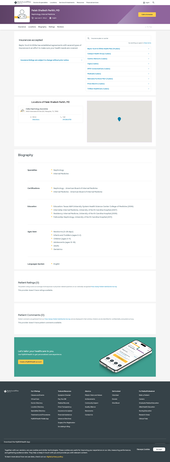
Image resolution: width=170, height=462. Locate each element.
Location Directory (37, 407)
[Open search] (153, 2)
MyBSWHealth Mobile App (40, 419)
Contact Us (89, 415)
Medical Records (63, 403)
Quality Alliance (90, 407)
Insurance (22, 27)
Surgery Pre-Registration (66, 423)
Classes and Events (37, 395)
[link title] (22, 2)
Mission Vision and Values (93, 395)
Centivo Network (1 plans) (97, 59)
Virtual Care (35, 399)
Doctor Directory (36, 403)
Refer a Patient (144, 395)
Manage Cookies (143, 449)
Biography (42, 27)
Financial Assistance (65, 415)
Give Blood (115, 403)
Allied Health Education (147, 407)
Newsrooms (89, 411)
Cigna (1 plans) (92, 64)
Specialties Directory (38, 411)
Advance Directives (64, 419)
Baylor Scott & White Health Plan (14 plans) (103, 49)
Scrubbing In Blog (64, 426)
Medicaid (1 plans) (94, 74)
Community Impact (91, 403)
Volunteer (115, 395)
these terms (147, 43)
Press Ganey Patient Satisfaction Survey (104, 286)
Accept (159, 449)
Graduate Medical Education (149, 403)
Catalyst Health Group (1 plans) (99, 54)
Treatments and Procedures (40, 415)
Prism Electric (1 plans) (96, 84)
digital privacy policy (55, 457)
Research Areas (144, 415)
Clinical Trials (143, 419)
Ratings (52, 27)
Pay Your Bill (62, 399)
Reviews (60, 27)
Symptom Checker (64, 395)
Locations (32, 27)
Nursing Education (145, 411)
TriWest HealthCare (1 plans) (98, 89)
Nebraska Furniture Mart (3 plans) (100, 79)
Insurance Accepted (65, 411)
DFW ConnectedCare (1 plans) (98, 69)
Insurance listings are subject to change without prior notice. (45, 60)
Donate (114, 399)
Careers (142, 399)
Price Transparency (64, 407)
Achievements (90, 399)
